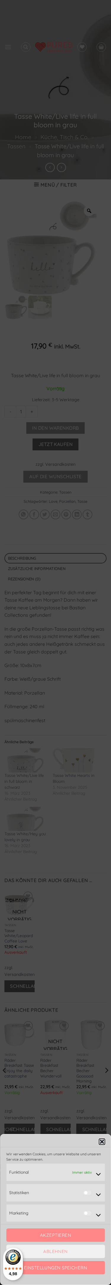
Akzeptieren (55, 1235)
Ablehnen (55, 1251)
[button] (102, 1142)
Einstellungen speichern (55, 1267)
